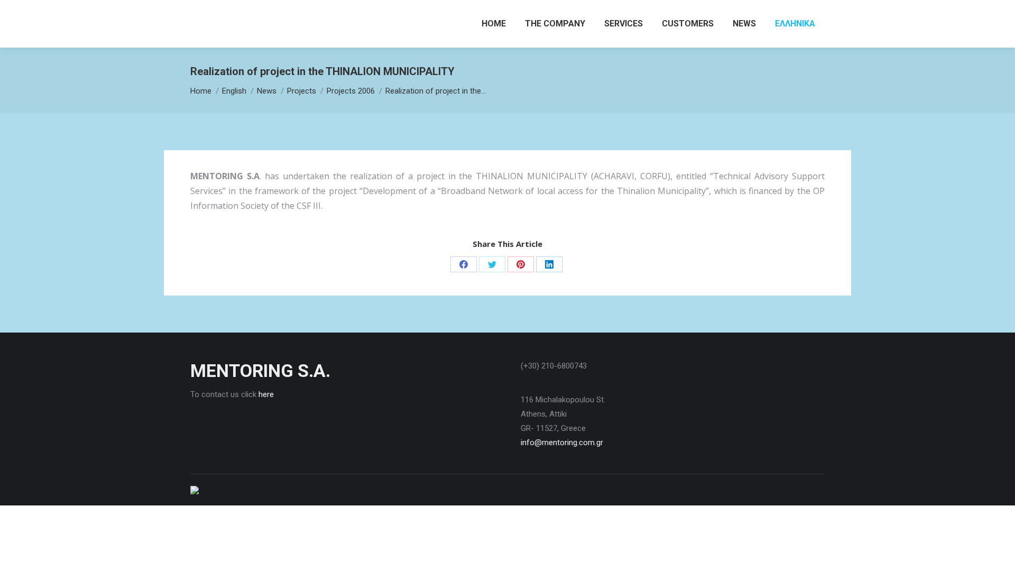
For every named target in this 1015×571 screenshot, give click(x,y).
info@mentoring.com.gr (562, 442)
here (266, 394)
